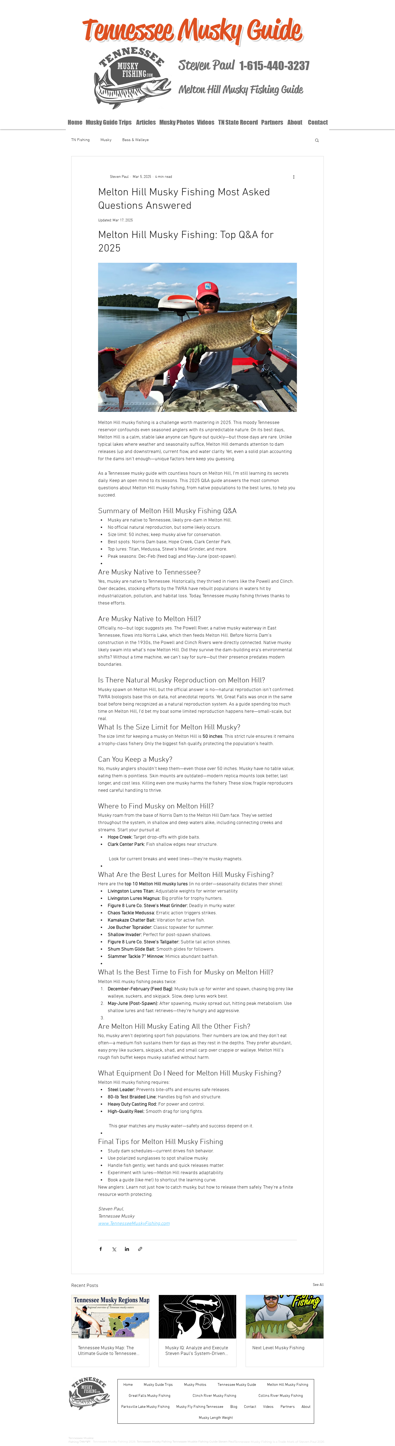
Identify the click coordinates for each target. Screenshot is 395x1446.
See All (318, 1285)
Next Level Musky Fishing (278, 1348)
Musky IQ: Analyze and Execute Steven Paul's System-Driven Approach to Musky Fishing (196, 1351)
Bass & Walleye (135, 140)
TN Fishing (80, 140)
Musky (106, 140)
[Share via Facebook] (100, 1248)
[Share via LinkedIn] (127, 1248)
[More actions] (293, 177)
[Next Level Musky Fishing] (285, 1317)
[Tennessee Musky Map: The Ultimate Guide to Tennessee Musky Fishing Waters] (110, 1317)
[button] (316, 140)
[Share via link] (140, 1248)
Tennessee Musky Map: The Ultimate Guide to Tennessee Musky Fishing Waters (107, 1351)
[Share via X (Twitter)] (113, 1248)
